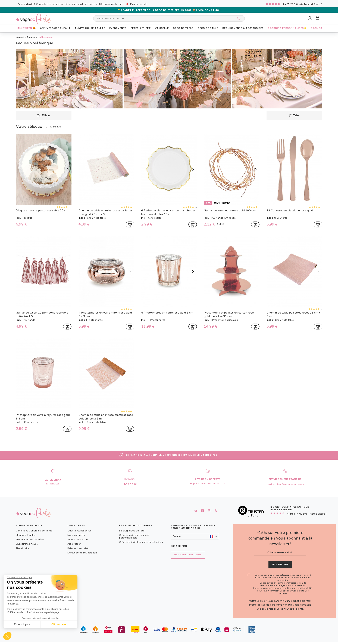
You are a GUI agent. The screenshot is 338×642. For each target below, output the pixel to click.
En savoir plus (22, 624)
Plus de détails (138, 4)
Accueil (20, 37)
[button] (7, 636)
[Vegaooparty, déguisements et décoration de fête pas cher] (33, 17)
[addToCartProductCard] (130, 224)
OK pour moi (59, 624)
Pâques (31, 37)
